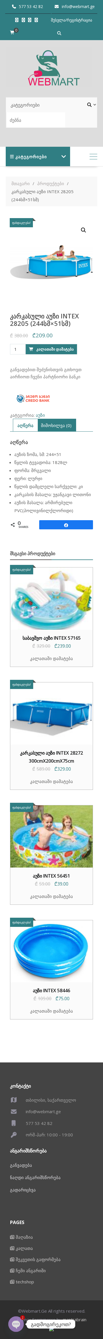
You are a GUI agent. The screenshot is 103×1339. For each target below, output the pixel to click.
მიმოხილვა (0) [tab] (56, 425)
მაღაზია (24, 1237)
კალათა (24, 1248)
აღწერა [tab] (25, 425)
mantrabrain (74, 1319)
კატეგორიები (31, 156)
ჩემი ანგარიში (31, 1270)
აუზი (40, 415)
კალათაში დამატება (55, 349)
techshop (25, 1282)
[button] (83, 230)
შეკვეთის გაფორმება (38, 1259)
